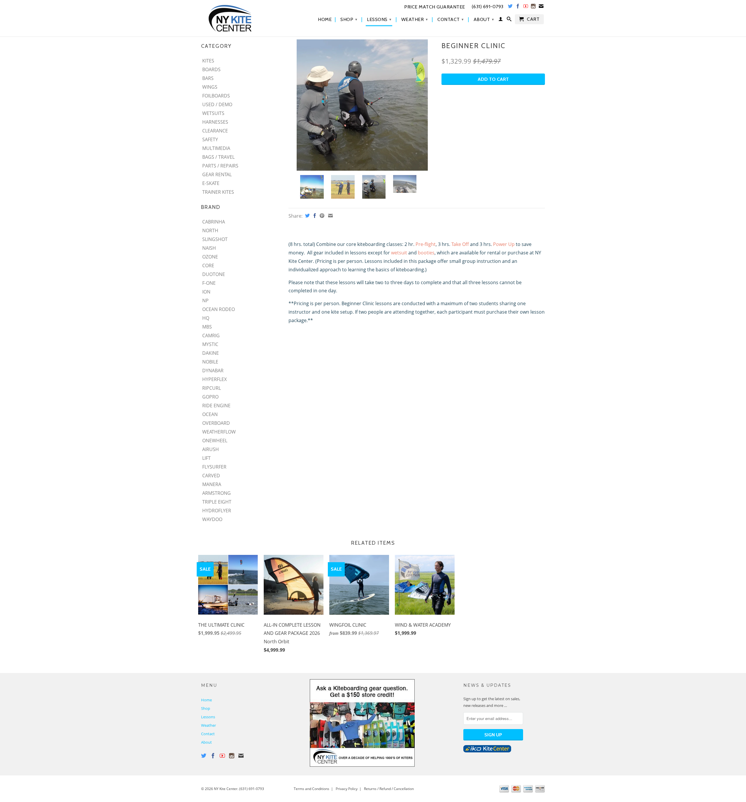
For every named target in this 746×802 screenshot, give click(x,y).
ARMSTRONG (216, 493)
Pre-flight (426, 244)
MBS (207, 326)
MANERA (211, 484)
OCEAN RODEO (218, 309)
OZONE (210, 256)
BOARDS (211, 69)
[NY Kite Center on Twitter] (510, 7)
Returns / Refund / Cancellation (389, 788)
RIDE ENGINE (216, 405)
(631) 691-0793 (251, 788)
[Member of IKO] (487, 751)
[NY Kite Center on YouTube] (525, 7)
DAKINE (210, 353)
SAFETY (210, 139)
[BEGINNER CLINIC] (362, 105)
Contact (450, 19)
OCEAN (210, 414)
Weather (414, 19)
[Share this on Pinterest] (321, 215)
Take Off (460, 244)
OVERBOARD (216, 423)
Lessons (379, 19)
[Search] (509, 20)
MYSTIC (210, 344)
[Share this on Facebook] (314, 215)
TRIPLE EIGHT (216, 501)
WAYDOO (212, 519)
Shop (348, 19)
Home (325, 19)
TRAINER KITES (218, 192)
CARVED (211, 475)
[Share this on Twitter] (307, 215)
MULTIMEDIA (216, 148)
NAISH (209, 248)
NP (205, 300)
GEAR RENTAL (217, 174)
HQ (205, 318)
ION (206, 291)
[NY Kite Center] (242, 18)
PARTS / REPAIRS (220, 165)
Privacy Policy (347, 788)
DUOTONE (213, 274)
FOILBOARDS (216, 95)
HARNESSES (215, 122)
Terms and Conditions (311, 788)
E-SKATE (210, 183)
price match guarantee (434, 7)
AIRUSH (210, 449)
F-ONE (209, 283)
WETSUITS (213, 113)
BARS (208, 78)
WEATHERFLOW (219, 431)
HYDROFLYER (216, 510)
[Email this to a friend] (330, 215)
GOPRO (210, 396)
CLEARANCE (215, 130)
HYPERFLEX (214, 379)
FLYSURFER (214, 466)
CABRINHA (213, 221)
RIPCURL (211, 388)
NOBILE (210, 361)
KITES (208, 60)
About (484, 19)
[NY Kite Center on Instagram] (533, 7)
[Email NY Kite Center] (541, 7)
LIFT (206, 458)
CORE (208, 265)
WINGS (209, 87)
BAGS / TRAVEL (218, 157)
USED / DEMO (217, 104)
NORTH (210, 230)
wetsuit (399, 252)
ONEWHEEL (214, 440)
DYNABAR (213, 370)
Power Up (504, 244)
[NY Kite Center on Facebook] (517, 7)
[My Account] (500, 20)
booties (426, 252)
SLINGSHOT (215, 239)
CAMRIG (211, 335)
